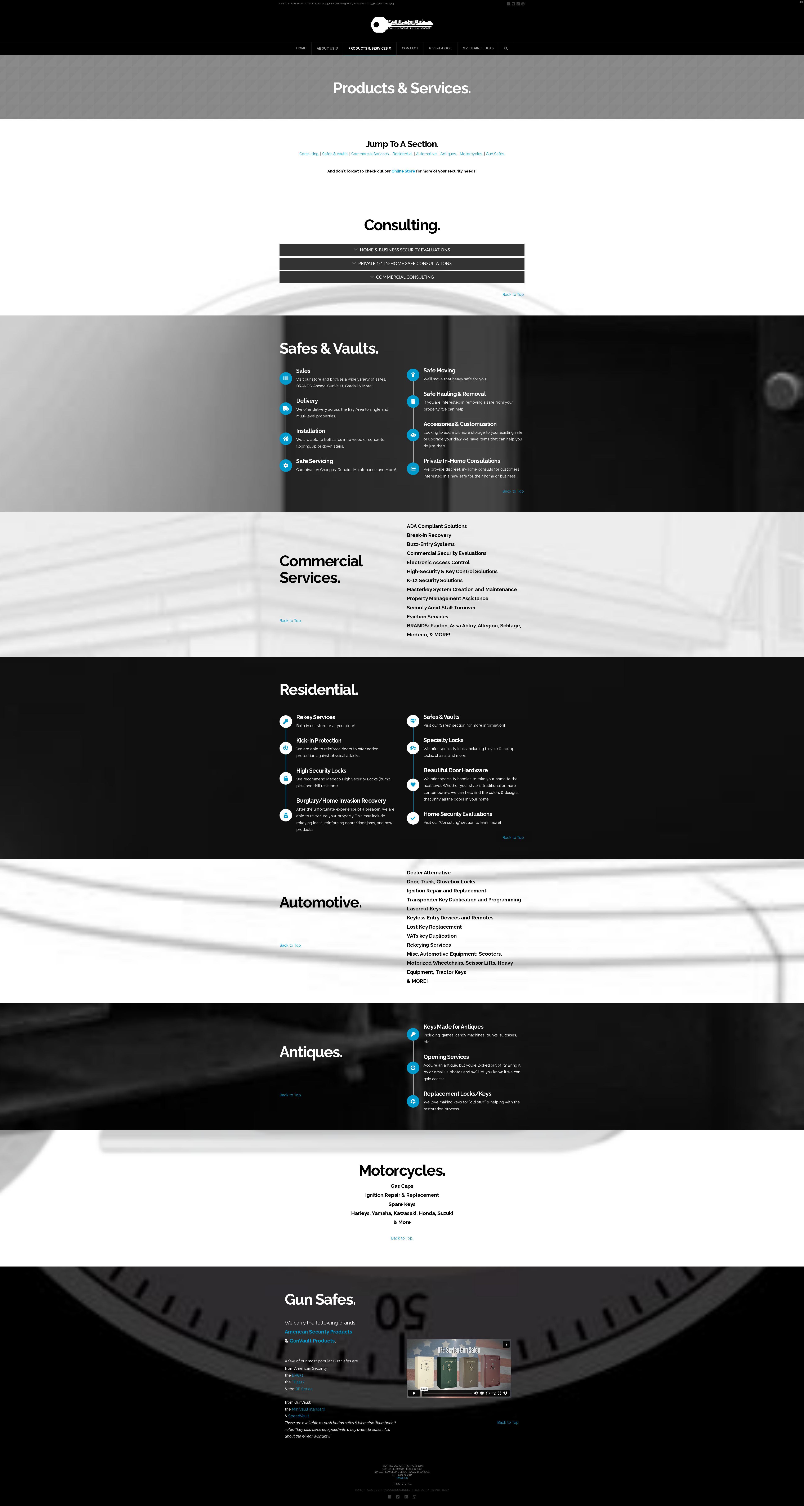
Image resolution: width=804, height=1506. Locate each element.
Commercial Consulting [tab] (405, 277)
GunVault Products (312, 1341)
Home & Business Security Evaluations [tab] (405, 250)
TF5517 (298, 1382)
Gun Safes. (495, 154)
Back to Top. (513, 294)
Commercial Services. (370, 154)
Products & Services (397, 1490)
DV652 (297, 1375)
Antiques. (448, 154)
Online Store (403, 171)
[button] (800, 4)
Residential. (403, 154)
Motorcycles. (471, 154)
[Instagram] (522, 4)
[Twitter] (513, 4)
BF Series (303, 1389)
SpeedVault (298, 1416)
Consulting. (309, 154)
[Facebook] (508, 4)
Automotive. (426, 154)
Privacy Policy (440, 1490)
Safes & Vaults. (335, 154)
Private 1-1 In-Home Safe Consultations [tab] (405, 263)
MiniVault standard (308, 1409)
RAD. (409, 1484)
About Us (373, 1490)
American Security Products (318, 1332)
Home (358, 1490)
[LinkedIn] (518, 4)
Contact (420, 1490)
